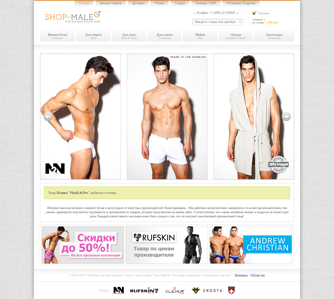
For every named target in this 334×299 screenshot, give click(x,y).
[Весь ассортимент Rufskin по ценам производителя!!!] (167, 263)
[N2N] (167, 117)
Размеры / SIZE (206, 3)
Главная (84, 3)
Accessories (274, 36)
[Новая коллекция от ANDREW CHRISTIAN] (251, 263)
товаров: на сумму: (265, 17)
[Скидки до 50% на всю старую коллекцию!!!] (82, 263)
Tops (200, 36)
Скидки (180, 3)
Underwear (57, 36)
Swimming (164, 36)
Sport (93, 36)
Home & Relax (129, 36)
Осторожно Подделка (241, 3)
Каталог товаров (111, 3)
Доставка (138, 3)
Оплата (159, 3)
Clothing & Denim (236, 36)
